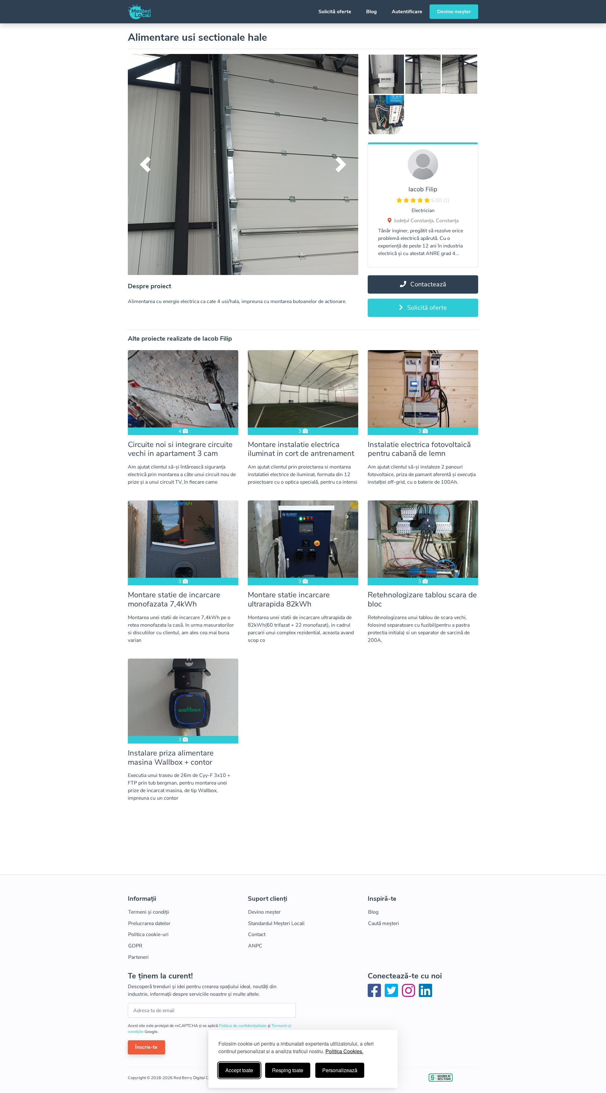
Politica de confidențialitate (243, 1026)
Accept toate (239, 1070)
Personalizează (339, 1070)
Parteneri (138, 957)
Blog (371, 11)
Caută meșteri (383, 923)
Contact (256, 934)
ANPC (255, 945)
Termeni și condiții (148, 912)
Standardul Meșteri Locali (276, 923)
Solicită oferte (334, 11)
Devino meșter (454, 11)
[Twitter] (393, 994)
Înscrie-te (146, 1047)
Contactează (427, 284)
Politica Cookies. (344, 1051)
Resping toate (287, 1070)
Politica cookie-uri (148, 934)
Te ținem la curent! (160, 976)
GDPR (135, 945)
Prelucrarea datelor (149, 923)
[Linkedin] (425, 994)
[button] (145, 164)
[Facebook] (375, 994)
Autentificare (407, 11)
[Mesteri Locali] (139, 12)
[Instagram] (410, 994)
